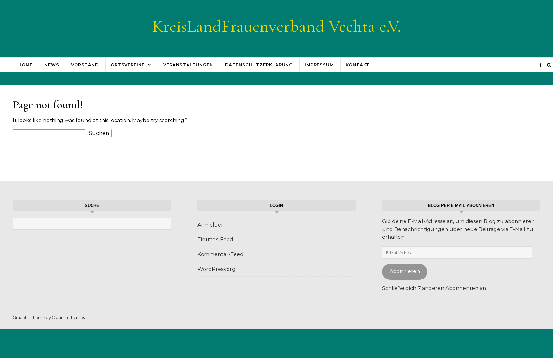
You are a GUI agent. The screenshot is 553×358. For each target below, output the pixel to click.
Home (25, 64)
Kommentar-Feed (220, 254)
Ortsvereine (128, 64)
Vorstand (85, 64)
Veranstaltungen (188, 64)
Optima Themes (68, 317)
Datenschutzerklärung (259, 64)
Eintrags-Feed (215, 240)
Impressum (319, 64)
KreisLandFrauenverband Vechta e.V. (276, 26)
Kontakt (358, 64)
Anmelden (211, 225)
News (51, 64)
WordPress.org (216, 269)
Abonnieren (404, 271)
